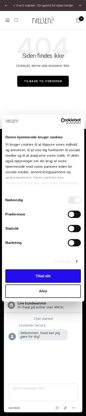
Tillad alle (43, 276)
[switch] (74, 214)
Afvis (43, 291)
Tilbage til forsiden (43, 81)
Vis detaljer (63, 261)
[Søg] (16, 20)
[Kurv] (78, 20)
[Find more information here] (43, 350)
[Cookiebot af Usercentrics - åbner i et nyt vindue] (61, 121)
